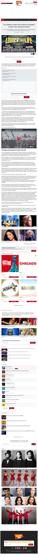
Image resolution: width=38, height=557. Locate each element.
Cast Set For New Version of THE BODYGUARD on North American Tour (9, 80)
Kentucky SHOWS (4, 364)
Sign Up (19, 61)
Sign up (33, 444)
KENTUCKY (19, 5)
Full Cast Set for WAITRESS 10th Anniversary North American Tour (8, 71)
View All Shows (5, 408)
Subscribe (33, 342)
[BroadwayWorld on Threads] (24, 548)
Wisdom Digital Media (16, 551)
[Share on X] (33, 54)
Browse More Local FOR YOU (29, 243)
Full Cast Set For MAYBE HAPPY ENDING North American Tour (11, 505)
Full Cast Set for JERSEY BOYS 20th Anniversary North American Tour (9, 77)
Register (29, 19)
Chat (17, 19)
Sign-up (31, 2)
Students (22, 19)
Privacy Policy (28, 551)
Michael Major (10, 310)
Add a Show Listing (9, 3)
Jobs (19, 19)
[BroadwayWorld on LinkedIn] (20, 548)
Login (33, 19)
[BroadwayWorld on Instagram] (18, 548)
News (9, 19)
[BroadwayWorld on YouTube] (26, 548)
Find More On (18, 305)
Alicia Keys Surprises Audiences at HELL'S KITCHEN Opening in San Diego (19, 358)
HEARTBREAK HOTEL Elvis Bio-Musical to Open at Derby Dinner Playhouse (9, 74)
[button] (36, 20)
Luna (7, 160)
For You (5, 214)
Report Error (30, 550)
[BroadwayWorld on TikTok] (22, 548)
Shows (11, 19)
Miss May (25, 158)
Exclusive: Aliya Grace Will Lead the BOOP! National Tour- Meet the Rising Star (14, 486)
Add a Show (11, 408)
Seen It (5, 301)
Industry (14, 19)
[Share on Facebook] (31, 54)
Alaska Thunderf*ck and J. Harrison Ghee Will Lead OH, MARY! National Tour (14, 468)
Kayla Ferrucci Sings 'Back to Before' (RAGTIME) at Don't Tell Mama (18, 351)
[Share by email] (36, 54)
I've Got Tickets (13, 301)
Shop (24, 19)
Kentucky (6, 19)
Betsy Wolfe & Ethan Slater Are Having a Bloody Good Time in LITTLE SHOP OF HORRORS (21, 348)
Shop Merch (4, 3)
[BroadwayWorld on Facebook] (16, 548)
